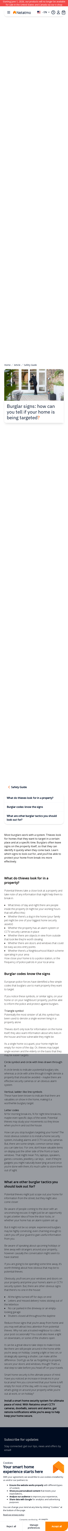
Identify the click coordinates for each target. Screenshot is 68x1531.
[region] (34, 3)
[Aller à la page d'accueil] (25, 12)
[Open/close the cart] (63, 12)
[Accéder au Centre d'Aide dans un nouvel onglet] (53, 12)
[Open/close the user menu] (58, 12)
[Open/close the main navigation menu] (9, 12)
